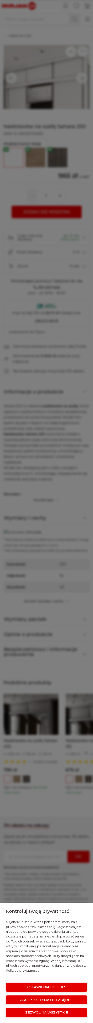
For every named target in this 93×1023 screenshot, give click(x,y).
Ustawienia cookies (46, 987)
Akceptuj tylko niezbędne (46, 1000)
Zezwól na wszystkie (46, 1012)
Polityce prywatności (22, 970)
